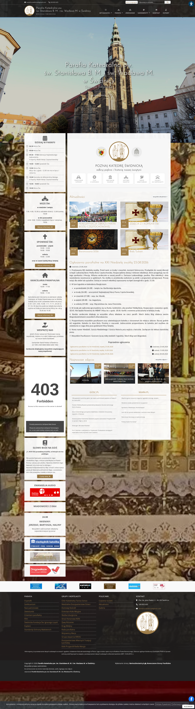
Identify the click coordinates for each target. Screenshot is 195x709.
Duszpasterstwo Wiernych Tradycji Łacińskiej (76, 641)
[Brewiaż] (85, 586)
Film (26, 619)
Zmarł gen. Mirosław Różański (81, 425)
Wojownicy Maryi (69, 633)
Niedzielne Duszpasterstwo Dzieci (76, 604)
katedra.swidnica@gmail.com (36, 2)
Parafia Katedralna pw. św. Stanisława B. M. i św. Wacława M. (57, 11)
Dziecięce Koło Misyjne (71, 611)
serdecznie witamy (99, 95)
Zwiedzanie (130, 13)
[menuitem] (105, 11)
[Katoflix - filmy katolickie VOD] (60, 586)
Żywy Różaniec (68, 622)
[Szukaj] (168, 2)
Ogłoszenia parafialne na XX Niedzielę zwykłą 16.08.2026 (91, 350)
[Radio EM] (134, 586)
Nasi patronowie (31, 608)
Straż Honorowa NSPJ (71, 619)
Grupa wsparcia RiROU (71, 637)
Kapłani (27, 626)
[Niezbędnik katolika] (45, 543)
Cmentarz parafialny (33, 615)
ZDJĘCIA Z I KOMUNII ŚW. (144, 224)
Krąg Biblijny (67, 626)
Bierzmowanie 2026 (89, 251)
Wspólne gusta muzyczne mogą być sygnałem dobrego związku (140, 398)
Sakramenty (143, 13)
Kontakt (156, 13)
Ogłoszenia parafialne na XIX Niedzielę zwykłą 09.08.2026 (91, 354)
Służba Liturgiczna (69, 615)
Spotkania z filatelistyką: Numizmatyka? (133, 407)
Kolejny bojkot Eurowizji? (129, 422)
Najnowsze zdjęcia (82, 359)
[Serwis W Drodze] (159, 586)
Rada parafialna (68, 629)
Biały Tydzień (136, 251)
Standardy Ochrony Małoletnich (37, 629)
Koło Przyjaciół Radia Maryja (73, 646)
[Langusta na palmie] (36, 586)
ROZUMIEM (188, 706)
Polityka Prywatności (163, 704)
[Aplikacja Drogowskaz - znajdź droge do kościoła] (45, 570)
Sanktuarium (29, 604)
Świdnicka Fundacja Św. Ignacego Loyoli (41, 622)
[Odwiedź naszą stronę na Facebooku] (191, 699)
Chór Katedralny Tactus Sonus (74, 600)
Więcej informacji (44, 227)
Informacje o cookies (180, 704)
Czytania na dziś (106, 600)
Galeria (102, 608)
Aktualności (105, 13)
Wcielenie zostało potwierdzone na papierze (134, 403)
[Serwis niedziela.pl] (110, 586)
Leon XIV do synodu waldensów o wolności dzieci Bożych (138, 412)
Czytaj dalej (44, 476)
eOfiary (166, 13)
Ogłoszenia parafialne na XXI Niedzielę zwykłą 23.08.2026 (109, 262)
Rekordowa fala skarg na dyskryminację (133, 417)
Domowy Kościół (69, 608)
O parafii (28, 600)
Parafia (118, 13)
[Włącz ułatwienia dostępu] (191, 4)
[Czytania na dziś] (45, 557)
